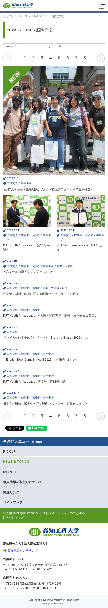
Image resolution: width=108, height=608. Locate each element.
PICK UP (9, 451)
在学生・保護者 (30, 235)
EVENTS (10, 472)
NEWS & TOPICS (16, 461)
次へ (101, 58)
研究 (65, 288)
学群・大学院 (65, 266)
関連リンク (11, 492)
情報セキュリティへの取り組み (64, 513)
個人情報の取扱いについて (22, 482)
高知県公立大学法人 (21, 550)
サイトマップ (13, 502)
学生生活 (26, 183)
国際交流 (12, 183)
